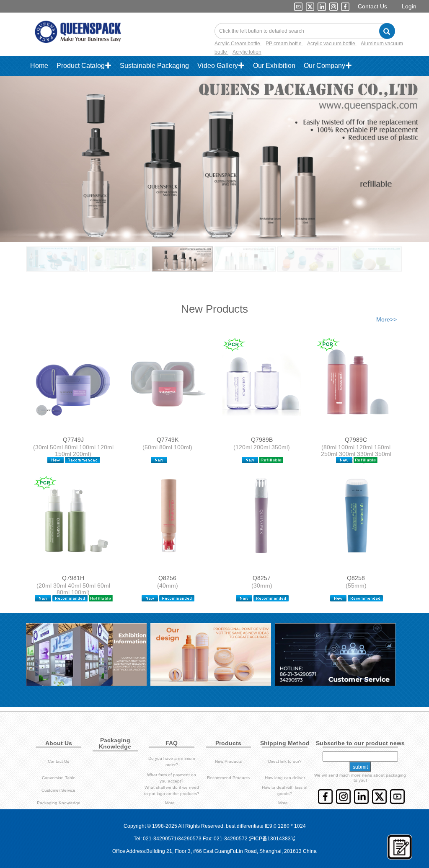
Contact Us (372, 6)
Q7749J (73, 439)
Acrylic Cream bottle (237, 44)
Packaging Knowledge (58, 803)
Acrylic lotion (247, 52)
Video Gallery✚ (221, 65)
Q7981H (73, 578)
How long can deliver (285, 777)
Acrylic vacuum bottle (332, 44)
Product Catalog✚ (84, 65)
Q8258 (356, 578)
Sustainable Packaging (154, 65)
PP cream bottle (284, 44)
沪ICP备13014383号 (272, 839)
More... (171, 803)
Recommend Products (228, 777)
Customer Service (58, 790)
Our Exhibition (274, 65)
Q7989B (262, 439)
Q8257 (262, 578)
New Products (228, 761)
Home (39, 65)
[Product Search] (387, 31)
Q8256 (167, 578)
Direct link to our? (285, 761)
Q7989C (356, 439)
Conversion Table (58, 777)
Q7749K (167, 439)
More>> (386, 319)
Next (398, 151)
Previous (31, 151)
